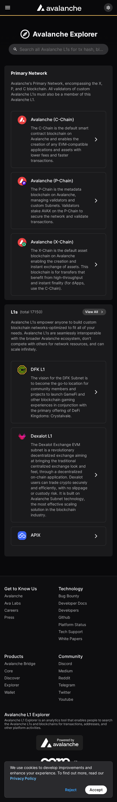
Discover (12, 678)
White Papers (70, 639)
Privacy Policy (23, 778)
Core (8, 671)
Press (9, 617)
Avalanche (13, 596)
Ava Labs (12, 603)
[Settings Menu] (108, 7)
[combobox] (58, 49)
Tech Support (71, 632)
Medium (66, 671)
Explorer (11, 685)
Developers (69, 610)
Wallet (9, 692)
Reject (70, 789)
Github (64, 617)
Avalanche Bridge (19, 663)
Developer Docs (73, 603)
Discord (65, 663)
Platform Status (72, 624)
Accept (96, 789)
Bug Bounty (69, 596)
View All (91, 312)
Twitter (65, 692)
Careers (11, 610)
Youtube (66, 699)
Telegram (67, 685)
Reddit (64, 678)
